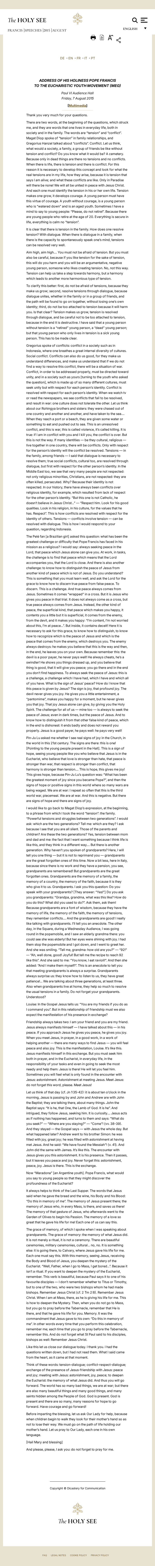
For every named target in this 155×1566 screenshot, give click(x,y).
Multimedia (77, 106)
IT (85, 58)
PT (93, 58)
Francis (15, 30)
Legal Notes (58, 1555)
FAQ (44, 1555)
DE (62, 58)
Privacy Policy (100, 1555)
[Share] (131, 40)
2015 (47, 30)
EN (70, 58)
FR (79, 58)
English (132, 30)
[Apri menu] (144, 20)
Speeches (33, 30)
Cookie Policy (78, 1555)
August (59, 30)
